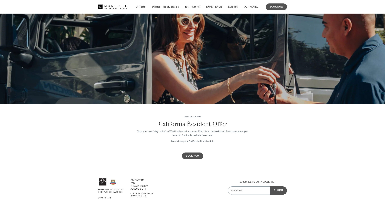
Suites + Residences (165, 6)
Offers (141, 6)
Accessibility (138, 189)
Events (233, 6)
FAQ (133, 183)
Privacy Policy (139, 186)
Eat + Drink (192, 6)
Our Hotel (251, 6)
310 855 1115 (104, 198)
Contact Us (137, 180)
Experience (214, 6)
